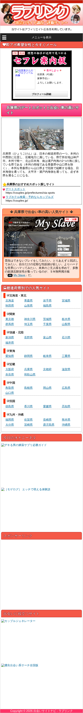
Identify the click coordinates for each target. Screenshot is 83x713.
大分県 (9, 424)
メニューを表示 (41, 37)
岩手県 (47, 300)
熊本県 (66, 419)
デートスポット (15, 189)
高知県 (66, 406)
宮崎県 (28, 424)
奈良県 (9, 374)
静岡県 (28, 356)
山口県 (9, 392)
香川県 (28, 406)
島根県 (28, 387)
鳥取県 (9, 387)
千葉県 (47, 324)
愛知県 (9, 356)
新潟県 (9, 337)
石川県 (66, 337)
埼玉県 (28, 324)
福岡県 (9, 419)
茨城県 (47, 319)
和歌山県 (29, 374)
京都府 (47, 369)
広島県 (66, 387)
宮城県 (66, 300)
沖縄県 (66, 424)
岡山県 (47, 387)
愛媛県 (47, 406)
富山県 (47, 337)
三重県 (66, 356)
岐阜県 (47, 356)
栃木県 (66, 319)
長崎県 (47, 419)
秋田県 (9, 305)
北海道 (9, 300)
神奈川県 (29, 319)
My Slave (19, 275)
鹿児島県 (48, 424)
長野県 (28, 337)
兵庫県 (28, 369)
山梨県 (66, 324)
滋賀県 (66, 369)
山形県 (28, 305)
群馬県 (9, 324)
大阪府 (9, 369)
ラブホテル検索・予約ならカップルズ (30, 197)
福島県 (47, 305)
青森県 (28, 300)
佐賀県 (28, 419)
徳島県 (9, 406)
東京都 (9, 319)
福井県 (9, 342)
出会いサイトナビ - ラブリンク (53, 710)
